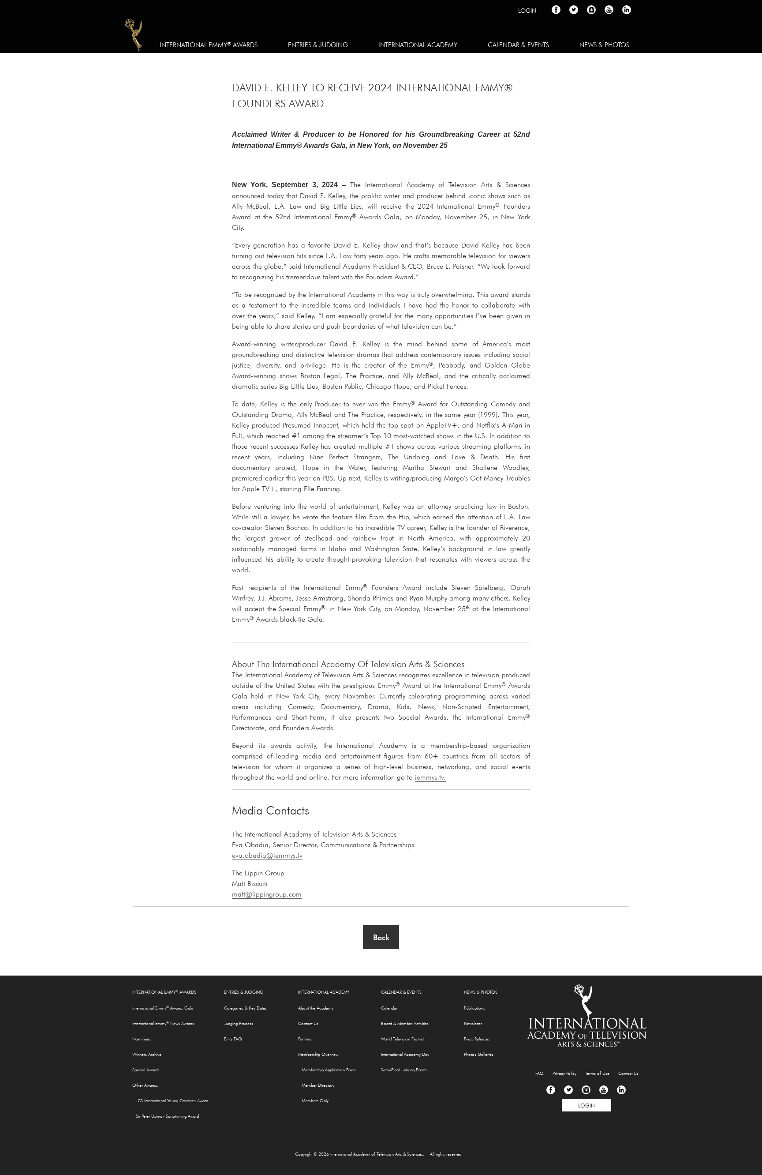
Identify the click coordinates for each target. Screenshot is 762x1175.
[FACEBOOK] (556, 9)
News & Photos (604, 45)
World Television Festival (402, 1039)
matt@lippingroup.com (267, 894)
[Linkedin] (621, 1089)
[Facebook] (550, 1089)
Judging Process (238, 1023)
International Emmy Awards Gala (162, 1008)
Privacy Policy (564, 1073)
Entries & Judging (318, 45)
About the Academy (315, 1008)
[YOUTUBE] (609, 9)
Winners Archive (146, 1054)
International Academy (417, 45)
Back (381, 937)
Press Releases (477, 1039)
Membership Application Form (329, 1070)
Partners (305, 1039)
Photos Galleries (478, 1054)
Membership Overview (318, 1054)
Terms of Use (597, 1073)
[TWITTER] (573, 9)
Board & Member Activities (405, 1023)
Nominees (141, 1039)
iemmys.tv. (430, 777)
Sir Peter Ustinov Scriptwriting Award (167, 1116)
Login (527, 11)
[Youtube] (603, 1089)
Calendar (389, 1008)
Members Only (315, 1101)
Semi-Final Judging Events (404, 1070)
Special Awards (145, 1070)
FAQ (539, 1073)
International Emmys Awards (134, 37)
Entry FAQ (233, 1039)
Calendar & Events (518, 45)
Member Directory (318, 1085)
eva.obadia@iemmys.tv (267, 855)
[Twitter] (568, 1089)
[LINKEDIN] (626, 9)
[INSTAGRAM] (591, 9)
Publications (474, 1008)
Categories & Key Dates (245, 1008)
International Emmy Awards (209, 44)
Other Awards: (145, 1085)
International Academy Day (405, 1054)
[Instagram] (586, 1089)
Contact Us (308, 1023)
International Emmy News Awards (163, 1023)
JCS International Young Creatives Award (172, 1101)
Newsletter (473, 1023)
